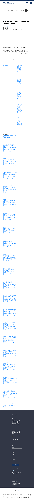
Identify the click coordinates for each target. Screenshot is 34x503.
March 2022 (19, 122)
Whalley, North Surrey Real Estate (9, 397)
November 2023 (20, 100)
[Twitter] (15, 436)
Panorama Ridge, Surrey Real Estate (10, 315)
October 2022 (19, 114)
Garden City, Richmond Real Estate (9, 247)
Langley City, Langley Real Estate (9, 284)
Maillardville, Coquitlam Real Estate (9, 289)
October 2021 (19, 127)
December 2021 (20, 125)
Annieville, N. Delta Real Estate (9, 144)
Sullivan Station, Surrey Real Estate (9, 366)
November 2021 (20, 126)
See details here (6, 48)
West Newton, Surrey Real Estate (9, 396)
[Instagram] (19, 436)
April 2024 (19, 95)
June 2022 (19, 119)
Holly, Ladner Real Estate (8, 273)
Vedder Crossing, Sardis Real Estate (10, 384)
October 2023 (19, 101)
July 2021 (18, 131)
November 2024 (20, 87)
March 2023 (19, 109)
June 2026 (19, 67)
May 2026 (19, 68)
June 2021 (19, 132)
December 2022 (20, 112)
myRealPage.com (18, 490)
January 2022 (19, 124)
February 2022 (19, 123)
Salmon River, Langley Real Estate (9, 336)
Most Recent (19, 64)
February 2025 (19, 84)
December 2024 (20, 86)
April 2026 (19, 69)
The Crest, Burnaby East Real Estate (10, 375)
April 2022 (19, 121)
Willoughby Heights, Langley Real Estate (11, 26)
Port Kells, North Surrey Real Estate (9, 320)
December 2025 (20, 73)
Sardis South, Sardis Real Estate (9, 339)
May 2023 (19, 107)
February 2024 (19, 97)
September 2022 (20, 115)
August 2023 (19, 104)
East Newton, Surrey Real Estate (9, 222)
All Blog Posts (5, 64)
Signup (27, 0)
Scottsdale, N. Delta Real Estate (9, 345)
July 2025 (19, 79)
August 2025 (19, 78)
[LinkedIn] (17, 436)
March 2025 (19, 83)
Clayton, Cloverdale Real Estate (9, 193)
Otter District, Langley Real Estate (9, 312)
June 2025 (19, 80)
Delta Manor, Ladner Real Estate (9, 211)
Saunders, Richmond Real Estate (9, 344)
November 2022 (20, 113)
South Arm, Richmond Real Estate (9, 350)
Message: (14, 457)
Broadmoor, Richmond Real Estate (9, 156)
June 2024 (19, 93)
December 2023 (20, 99)
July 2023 (19, 105)
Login (30, 0)
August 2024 (19, 91)
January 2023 (19, 111)
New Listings (5, 65)
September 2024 (20, 90)
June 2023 (19, 106)
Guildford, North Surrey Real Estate (9, 257)
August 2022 (19, 117)
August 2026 (19, 65)
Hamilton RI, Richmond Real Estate (9, 258)
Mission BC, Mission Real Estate (9, 298)
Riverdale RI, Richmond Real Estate (9, 330)
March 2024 (19, 96)
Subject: (13, 454)
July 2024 (19, 92)
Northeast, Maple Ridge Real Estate (10, 309)
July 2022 (19, 118)
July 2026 (19, 66)
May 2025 (19, 81)
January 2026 (19, 72)
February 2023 (19, 110)
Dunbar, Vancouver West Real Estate (10, 214)
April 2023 (19, 108)
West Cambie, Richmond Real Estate (10, 393)
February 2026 (19, 71)
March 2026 (19, 70)
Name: (13, 444)
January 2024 (19, 98)
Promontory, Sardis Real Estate (9, 321)
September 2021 (20, 128)
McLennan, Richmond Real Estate (9, 295)
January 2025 (19, 85)
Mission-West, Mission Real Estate (9, 299)
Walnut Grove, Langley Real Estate (9, 390)
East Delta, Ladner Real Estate (9, 221)
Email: (13, 447)
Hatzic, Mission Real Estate (8, 266)
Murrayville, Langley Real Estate (9, 304)
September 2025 (20, 77)
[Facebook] (12, 436)
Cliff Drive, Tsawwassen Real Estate (9, 194)
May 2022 (19, 120)
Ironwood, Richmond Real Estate (9, 276)
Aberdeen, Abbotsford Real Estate (9, 139)
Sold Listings (5, 66)
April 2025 (19, 82)
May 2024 (19, 94)
